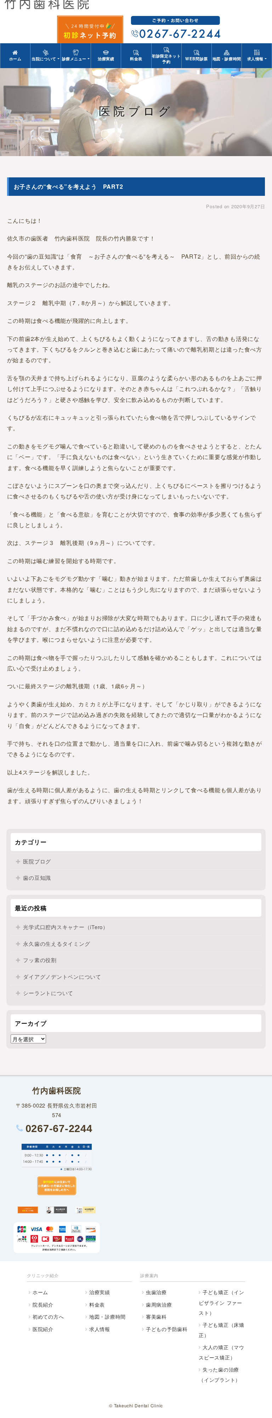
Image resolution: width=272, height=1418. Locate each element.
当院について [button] (44, 58)
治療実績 (106, 58)
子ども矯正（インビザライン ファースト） (221, 1302)
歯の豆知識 (37, 877)
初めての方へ (48, 1316)
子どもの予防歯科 (167, 1329)
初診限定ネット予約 (166, 58)
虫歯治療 (156, 1292)
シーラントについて (48, 993)
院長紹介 (43, 1304)
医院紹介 (43, 1329)
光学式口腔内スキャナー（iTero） (65, 927)
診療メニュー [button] (74, 58)
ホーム (15, 58)
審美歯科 (156, 1316)
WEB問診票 (196, 58)
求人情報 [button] (255, 58)
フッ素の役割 (40, 960)
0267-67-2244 (59, 1128)
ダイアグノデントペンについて (62, 976)
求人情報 (99, 1329)
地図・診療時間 (226, 58)
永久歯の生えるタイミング (56, 943)
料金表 (136, 58)
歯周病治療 (159, 1304)
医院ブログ (37, 861)
